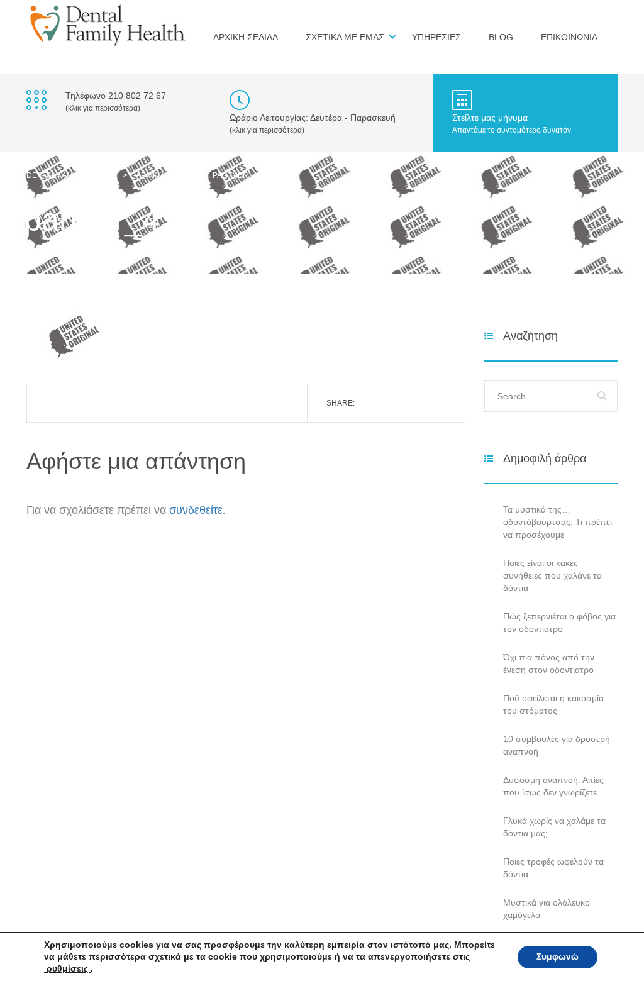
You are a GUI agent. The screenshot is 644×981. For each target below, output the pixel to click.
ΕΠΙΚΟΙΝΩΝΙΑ (569, 37)
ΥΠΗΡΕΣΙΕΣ (436, 37)
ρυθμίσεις (67, 968)
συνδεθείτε (196, 510)
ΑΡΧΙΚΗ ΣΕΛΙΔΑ (245, 37)
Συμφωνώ (557, 957)
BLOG (501, 37)
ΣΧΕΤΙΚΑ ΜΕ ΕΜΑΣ (345, 37)
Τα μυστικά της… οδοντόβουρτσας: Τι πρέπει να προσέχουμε (557, 522)
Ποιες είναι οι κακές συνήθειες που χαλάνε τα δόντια (552, 575)
